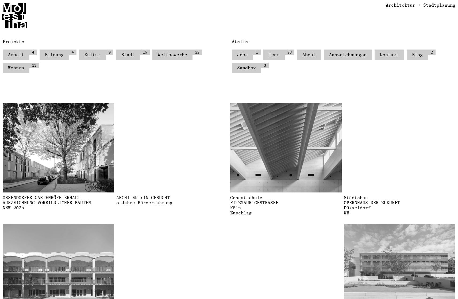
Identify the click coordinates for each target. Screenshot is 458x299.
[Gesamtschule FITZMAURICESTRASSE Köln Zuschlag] (286, 147)
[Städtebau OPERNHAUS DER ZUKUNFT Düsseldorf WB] (399, 147)
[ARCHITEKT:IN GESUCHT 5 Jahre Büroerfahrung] (172, 147)
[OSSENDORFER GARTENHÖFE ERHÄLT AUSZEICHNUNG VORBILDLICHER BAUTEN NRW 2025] (58, 147)
